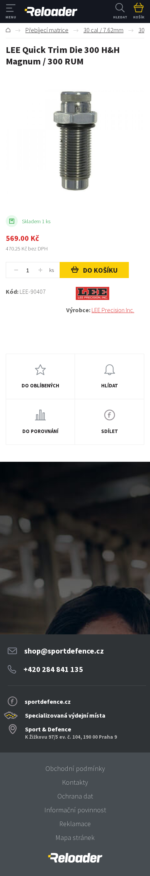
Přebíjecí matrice (46, 30)
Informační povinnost (75, 809)
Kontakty (75, 782)
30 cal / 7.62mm (103, 30)
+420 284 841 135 (53, 669)
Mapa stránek (75, 837)
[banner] (75, 858)
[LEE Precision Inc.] (105, 293)
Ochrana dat (75, 796)
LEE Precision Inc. (113, 310)
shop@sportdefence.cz (64, 650)
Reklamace (75, 823)
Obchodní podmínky (75, 768)
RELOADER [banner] (51, 11)
